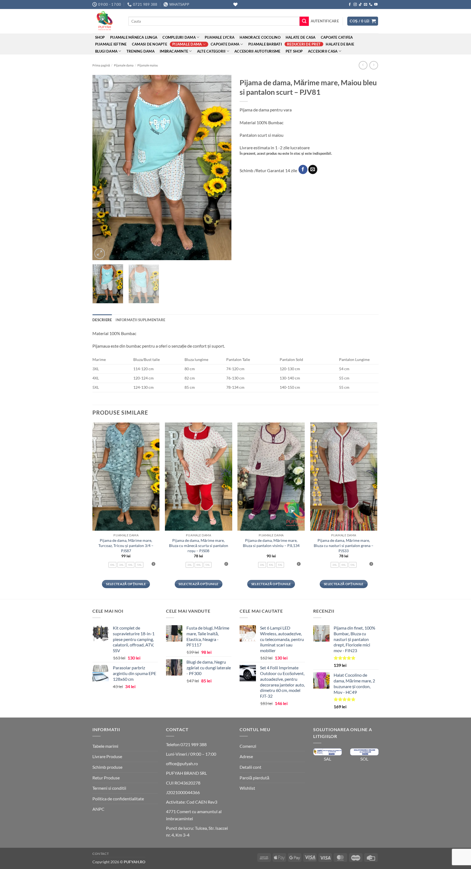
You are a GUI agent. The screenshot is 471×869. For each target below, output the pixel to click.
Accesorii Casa (323, 51)
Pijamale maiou (147, 65)
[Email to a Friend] (312, 169)
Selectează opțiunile (126, 584)
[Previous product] (373, 65)
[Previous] (102, 167)
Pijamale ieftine (111, 44)
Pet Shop (294, 51)
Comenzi (248, 746)
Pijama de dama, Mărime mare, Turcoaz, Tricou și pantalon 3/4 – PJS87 (125, 545)
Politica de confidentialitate (118, 798)
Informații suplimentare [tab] (140, 320)
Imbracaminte (174, 51)
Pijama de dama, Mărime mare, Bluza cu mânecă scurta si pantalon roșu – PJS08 (198, 545)
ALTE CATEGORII (211, 51)
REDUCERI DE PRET (304, 44)
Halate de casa (301, 37)
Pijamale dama (187, 44)
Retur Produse (106, 777)
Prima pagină (101, 65)
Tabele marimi (105, 746)
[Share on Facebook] (302, 169)
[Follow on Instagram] (355, 5)
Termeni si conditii (109, 788)
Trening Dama (140, 51)
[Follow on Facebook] (349, 5)
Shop (100, 37)
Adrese (246, 756)
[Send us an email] (365, 5)
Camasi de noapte (149, 44)
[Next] (222, 167)
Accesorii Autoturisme (257, 51)
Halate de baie (340, 44)
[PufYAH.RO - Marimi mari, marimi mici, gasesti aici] (106, 21)
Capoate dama (225, 44)
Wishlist (247, 788)
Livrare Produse (107, 756)
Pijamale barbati (265, 44)
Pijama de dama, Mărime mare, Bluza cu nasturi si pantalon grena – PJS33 (343, 545)
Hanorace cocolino (260, 37)
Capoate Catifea (337, 37)
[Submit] (304, 21)
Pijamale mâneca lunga (133, 37)
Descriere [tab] (102, 320)
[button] (325, 21)
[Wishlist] (235, 4)
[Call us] (370, 5)
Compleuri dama (179, 37)
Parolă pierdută (254, 777)
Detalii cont (250, 767)
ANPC (98, 809)
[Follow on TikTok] (360, 5)
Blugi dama (106, 51)
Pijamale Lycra (220, 37)
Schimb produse (107, 767)
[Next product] (363, 65)
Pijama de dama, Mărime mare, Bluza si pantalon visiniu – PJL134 (271, 543)
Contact (100, 854)
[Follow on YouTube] (376, 5)
